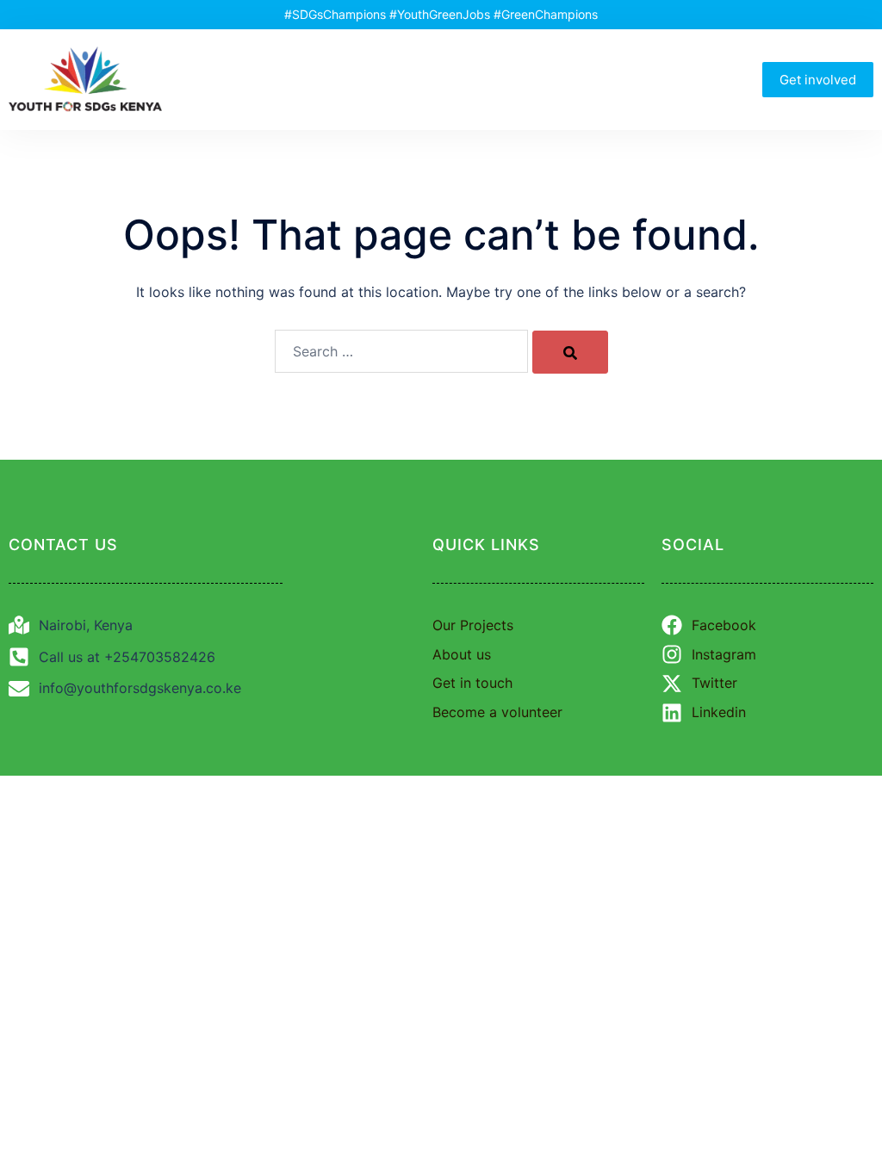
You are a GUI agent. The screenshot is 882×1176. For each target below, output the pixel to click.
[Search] (570, 352)
